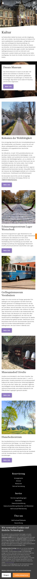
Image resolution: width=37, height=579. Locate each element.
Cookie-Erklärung (10, 562)
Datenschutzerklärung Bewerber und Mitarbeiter (18, 506)
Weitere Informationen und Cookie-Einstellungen (16, 570)
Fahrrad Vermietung (18, 486)
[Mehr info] (18, 118)
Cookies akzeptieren (21, 575)
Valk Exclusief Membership (18, 509)
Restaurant (18, 483)
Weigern (6, 575)
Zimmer (18, 481)
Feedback (36, 236)
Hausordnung (18, 523)
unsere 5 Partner (17, 550)
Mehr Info (8, 86)
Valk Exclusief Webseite (18, 520)
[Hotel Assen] (18, 4)
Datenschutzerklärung (18, 503)
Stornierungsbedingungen (18, 498)
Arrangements (18, 478)
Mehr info (6, 185)
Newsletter (18, 500)
